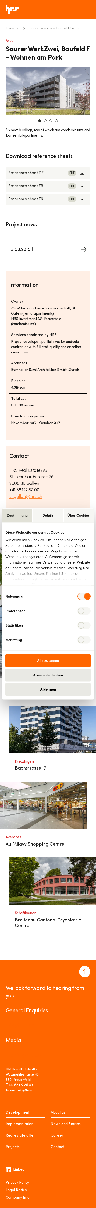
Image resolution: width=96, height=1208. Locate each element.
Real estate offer (20, 1135)
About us (58, 1113)
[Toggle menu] (85, 9)
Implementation (19, 1124)
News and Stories (66, 1124)
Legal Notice (16, 1190)
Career (57, 1135)
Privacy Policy (17, 1183)
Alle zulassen (48, 661)
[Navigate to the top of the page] (84, 971)
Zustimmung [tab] (17, 515)
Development (17, 1113)
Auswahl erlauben (48, 675)
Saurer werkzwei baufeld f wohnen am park (56, 28)
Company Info (18, 1198)
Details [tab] (48, 515)
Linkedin (20, 1170)
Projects (12, 28)
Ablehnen (48, 689)
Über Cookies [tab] (78, 515)
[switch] (84, 611)
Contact (57, 1147)
